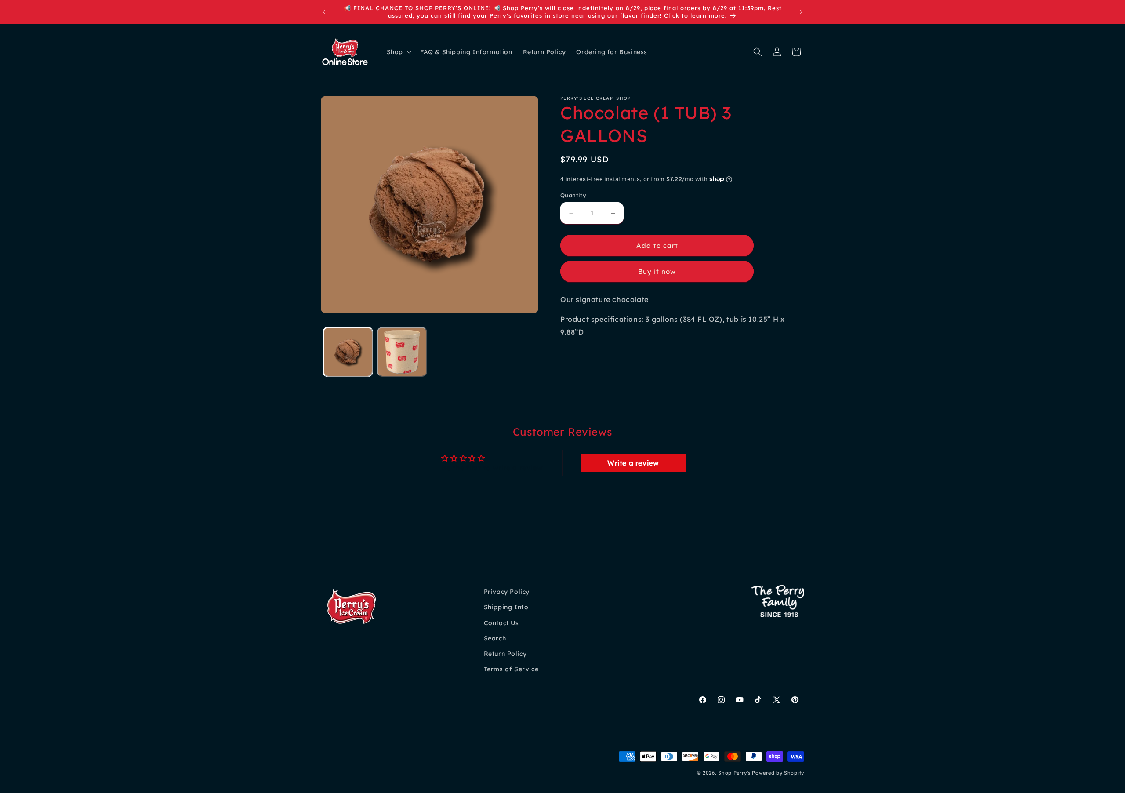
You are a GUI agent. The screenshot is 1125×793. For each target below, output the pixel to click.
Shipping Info (506, 607)
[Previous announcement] (324, 12)
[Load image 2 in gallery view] (402, 352)
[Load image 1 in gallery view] (348, 352)
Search (495, 638)
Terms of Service (511, 669)
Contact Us (501, 623)
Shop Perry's (734, 773)
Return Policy (505, 654)
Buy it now (657, 271)
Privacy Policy (507, 592)
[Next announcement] (801, 12)
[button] (398, 52)
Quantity (573, 195)
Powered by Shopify (778, 773)
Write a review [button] (633, 462)
